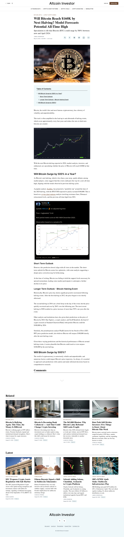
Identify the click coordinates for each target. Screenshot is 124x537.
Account (47, 526)
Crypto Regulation (12, 476)
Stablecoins (38, 476)
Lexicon (53, 526)
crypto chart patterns (48, 194)
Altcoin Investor (62, 3)
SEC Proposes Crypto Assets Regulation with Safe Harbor (18, 480)
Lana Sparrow (67, 499)
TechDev (50, 189)
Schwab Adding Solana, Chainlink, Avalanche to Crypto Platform (73, 481)
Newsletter (89, 8)
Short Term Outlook (46, 96)
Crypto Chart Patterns (50, 8)
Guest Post (68, 526)
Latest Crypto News (50, 15)
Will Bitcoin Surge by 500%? (47, 102)
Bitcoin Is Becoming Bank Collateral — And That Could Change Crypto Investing (47, 424)
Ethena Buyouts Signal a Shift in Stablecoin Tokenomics (47, 480)
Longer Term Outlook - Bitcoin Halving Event (54, 99)
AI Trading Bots (36, 8)
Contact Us (76, 526)
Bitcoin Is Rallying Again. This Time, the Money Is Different (15, 424)
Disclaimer (60, 526)
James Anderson (39, 36)
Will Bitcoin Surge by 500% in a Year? (50, 93)
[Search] (12, 3)
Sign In (106, 3)
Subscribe (114, 3)
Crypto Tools (65, 8)
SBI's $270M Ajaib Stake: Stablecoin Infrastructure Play (100, 481)
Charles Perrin (10, 438)
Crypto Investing (77, 8)
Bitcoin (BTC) (38, 15)
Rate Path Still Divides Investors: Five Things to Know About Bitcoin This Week (102, 426)
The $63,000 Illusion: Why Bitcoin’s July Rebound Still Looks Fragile (74, 424)
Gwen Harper (10, 497)
